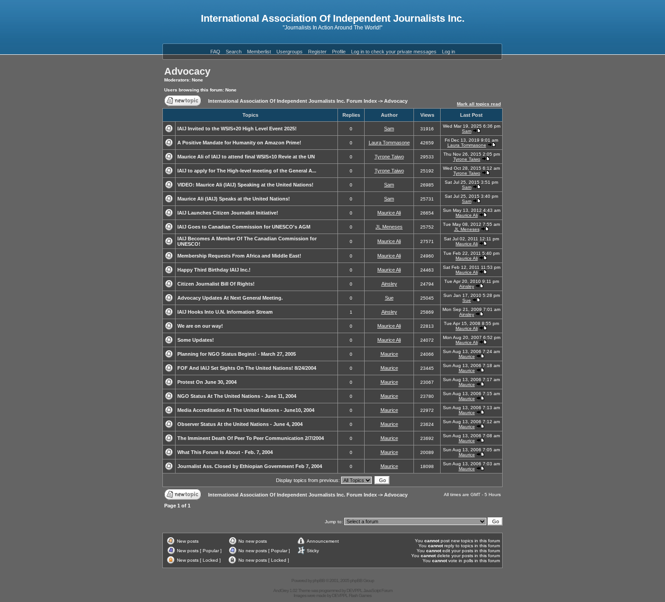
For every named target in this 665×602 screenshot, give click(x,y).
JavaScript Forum (377, 590)
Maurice (389, 354)
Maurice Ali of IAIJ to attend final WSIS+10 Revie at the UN (246, 156)
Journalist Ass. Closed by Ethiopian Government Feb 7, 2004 (249, 466)
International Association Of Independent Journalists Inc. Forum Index (292, 101)
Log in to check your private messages (394, 51)
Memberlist (259, 51)
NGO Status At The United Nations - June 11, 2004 (236, 396)
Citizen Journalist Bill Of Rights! (216, 284)
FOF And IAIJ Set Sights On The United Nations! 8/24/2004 (246, 368)
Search (234, 51)
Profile (339, 51)
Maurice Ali (389, 212)
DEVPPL (354, 590)
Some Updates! (195, 340)
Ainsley (389, 284)
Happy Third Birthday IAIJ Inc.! (214, 269)
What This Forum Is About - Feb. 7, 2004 (225, 452)
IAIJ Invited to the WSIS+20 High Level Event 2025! (237, 128)
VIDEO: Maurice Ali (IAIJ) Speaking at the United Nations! (245, 184)
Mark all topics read (479, 103)
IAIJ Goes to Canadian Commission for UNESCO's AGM (243, 226)
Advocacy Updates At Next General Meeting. (230, 298)
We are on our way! (200, 326)
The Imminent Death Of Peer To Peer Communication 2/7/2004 (250, 438)
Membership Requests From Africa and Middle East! (239, 255)
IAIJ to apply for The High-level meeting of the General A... (246, 170)
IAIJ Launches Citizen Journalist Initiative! (227, 212)
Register (317, 51)
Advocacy (187, 71)
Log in (448, 51)
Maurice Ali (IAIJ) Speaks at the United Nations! (233, 198)
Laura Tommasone (389, 142)
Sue (389, 298)
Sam (389, 128)
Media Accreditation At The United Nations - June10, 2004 (245, 410)
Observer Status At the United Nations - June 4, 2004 (240, 424)
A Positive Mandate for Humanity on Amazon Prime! (239, 142)
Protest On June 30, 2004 (207, 382)
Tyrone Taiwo (389, 156)
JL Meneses (389, 226)
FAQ (215, 51)
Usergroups (289, 51)
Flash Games (360, 595)
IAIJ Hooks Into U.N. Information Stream (225, 312)
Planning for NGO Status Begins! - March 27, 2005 (236, 354)
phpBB (319, 580)
